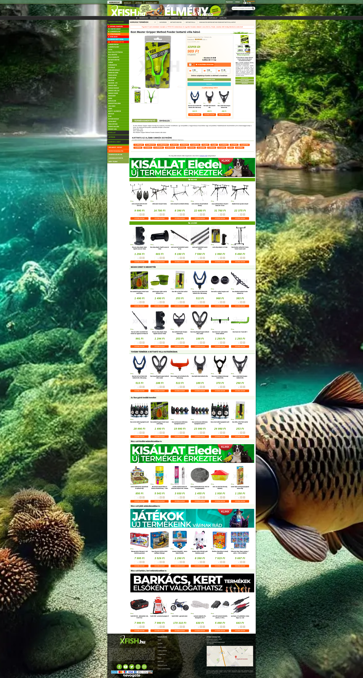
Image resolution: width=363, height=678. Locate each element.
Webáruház (143, 18)
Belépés (159, 658)
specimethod (245, 144)
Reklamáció (202, 18)
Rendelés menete (162, 647)
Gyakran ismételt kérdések (164, 669)
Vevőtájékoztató (189, 18)
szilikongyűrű (139, 144)
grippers (206, 144)
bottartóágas (181, 147)
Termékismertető (144, 120)
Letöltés (222, 18)
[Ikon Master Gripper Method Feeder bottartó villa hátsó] (158, 89)
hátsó (231, 147)
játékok (138, 3)
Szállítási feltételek (162, 650)
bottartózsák (170, 147)
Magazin (153, 18)
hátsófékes (240, 147)
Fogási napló (164, 18)
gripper (215, 144)
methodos (234, 144)
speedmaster (196, 144)
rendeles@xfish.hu (214, 640)
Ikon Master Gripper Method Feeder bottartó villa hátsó (217, 22)
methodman (224, 144)
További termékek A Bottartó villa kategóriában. (154, 352)
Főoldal (159, 640)
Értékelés (164, 121)
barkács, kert (151, 3)
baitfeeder (138, 147)
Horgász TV (175, 18)
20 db (212, 58)
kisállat (127, 3)
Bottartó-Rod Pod (198, 37)
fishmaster (185, 144)
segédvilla (222, 147)
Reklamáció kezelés (162, 665)
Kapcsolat (213, 18)
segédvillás (202, 147)
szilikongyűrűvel (163, 144)
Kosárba (195, 115)
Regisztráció (161, 661)
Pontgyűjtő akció (162, 654)
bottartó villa (203, 155)
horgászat (114, 2)
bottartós (192, 147)
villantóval (212, 147)
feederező (148, 147)
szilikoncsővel (151, 144)
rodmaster (174, 144)
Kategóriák (163, 22)
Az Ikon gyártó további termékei (143, 397)
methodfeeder (159, 147)
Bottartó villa (208, 37)
